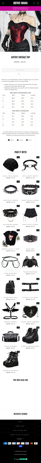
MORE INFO (20, 426)
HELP (20, 421)
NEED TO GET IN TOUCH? (20, 434)
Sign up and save (20, 430)
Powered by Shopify (20, 454)
